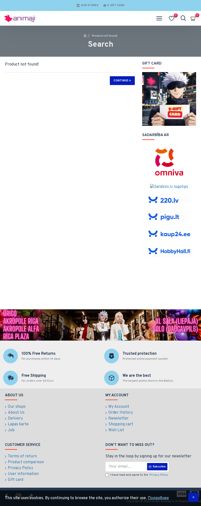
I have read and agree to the (139, 475)
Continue (120, 81)
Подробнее (158, 498)
